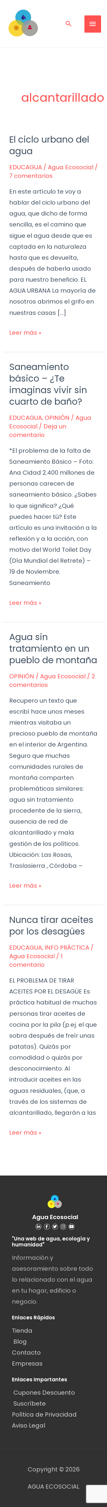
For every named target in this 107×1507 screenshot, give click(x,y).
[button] (69, 24)
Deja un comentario (37, 430)
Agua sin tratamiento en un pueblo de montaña (53, 648)
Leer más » (25, 332)
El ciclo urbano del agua (49, 145)
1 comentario (36, 960)
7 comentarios (31, 176)
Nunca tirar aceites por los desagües (51, 925)
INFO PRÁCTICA (67, 947)
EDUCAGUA (25, 167)
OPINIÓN (57, 418)
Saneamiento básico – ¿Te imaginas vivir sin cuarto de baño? (48, 384)
